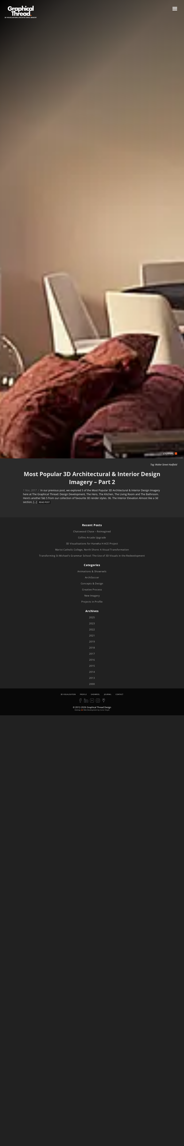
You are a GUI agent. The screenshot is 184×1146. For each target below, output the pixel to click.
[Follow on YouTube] (92, 700)
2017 (92, 653)
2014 (92, 671)
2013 (92, 678)
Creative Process (92, 589)
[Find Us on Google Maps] (103, 700)
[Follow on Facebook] (80, 700)
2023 (92, 623)
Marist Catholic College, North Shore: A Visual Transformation (92, 549)
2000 (92, 684)
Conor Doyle (104, 710)
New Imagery (92, 595)
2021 (92, 635)
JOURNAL (108, 694)
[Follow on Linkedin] (86, 700)
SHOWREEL (95, 694)
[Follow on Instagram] (98, 700)
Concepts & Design (92, 583)
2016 (92, 659)
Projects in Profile (92, 601)
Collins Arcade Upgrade (92, 537)
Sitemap (78, 710)
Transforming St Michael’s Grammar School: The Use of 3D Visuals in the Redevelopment (92, 555)
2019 (92, 641)
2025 (92, 617)
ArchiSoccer (92, 577)
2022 (92, 629)
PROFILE (83, 694)
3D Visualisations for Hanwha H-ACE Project (92, 543)
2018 (92, 647)
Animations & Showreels (92, 571)
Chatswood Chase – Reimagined (92, 531)
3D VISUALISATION (68, 694)
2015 (92, 665)
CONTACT (119, 694)
